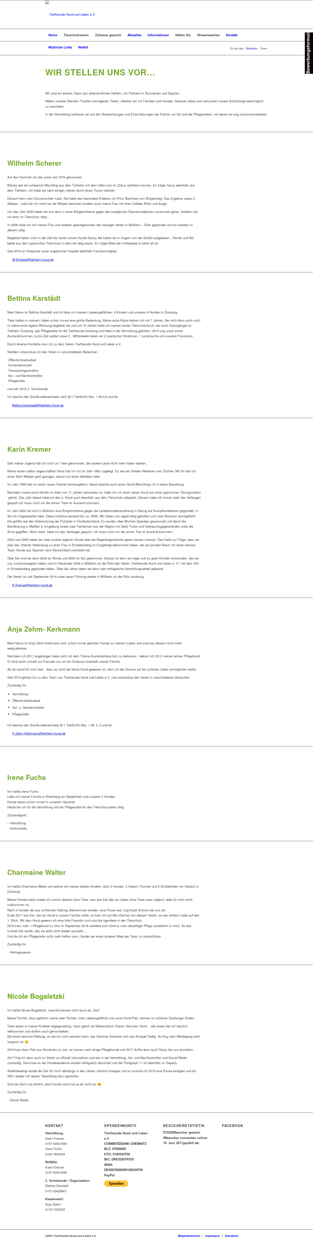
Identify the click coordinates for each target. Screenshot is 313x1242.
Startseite (251, 48)
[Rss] (264, 1235)
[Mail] (256, 1235)
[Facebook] (249, 1235)
